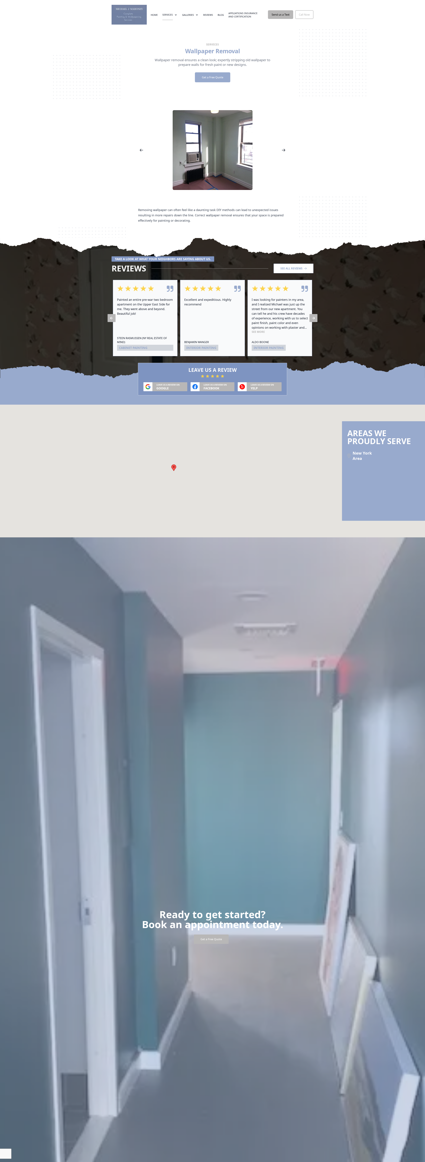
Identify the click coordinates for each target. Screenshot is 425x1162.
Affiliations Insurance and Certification (242, 15)
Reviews (208, 14)
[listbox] (212, 150)
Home (154, 14)
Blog (221, 14)
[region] (212, 150)
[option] (212, 150)
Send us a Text (281, 14)
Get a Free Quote (212, 77)
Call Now (304, 14)
